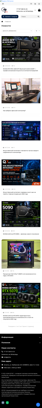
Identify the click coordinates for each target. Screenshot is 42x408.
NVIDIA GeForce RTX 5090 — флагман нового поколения (21, 234)
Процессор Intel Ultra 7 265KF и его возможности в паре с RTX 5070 (19, 274)
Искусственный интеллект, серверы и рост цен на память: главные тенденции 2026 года (19, 193)
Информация (7, 337)
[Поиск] (38, 16)
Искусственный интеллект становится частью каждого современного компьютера (21, 151)
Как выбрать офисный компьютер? (14, 110)
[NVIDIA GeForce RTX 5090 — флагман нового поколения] (21, 214)
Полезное (5, 343)
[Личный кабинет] (39, 4)
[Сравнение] (35, 4)
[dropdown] (2, 4)
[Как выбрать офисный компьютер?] (21, 90)
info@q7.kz (7, 357)
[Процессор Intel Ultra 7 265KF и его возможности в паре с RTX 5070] (21, 254)
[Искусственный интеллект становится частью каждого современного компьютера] (21, 130)
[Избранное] (31, 4)
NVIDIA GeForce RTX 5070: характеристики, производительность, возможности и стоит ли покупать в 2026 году (18, 317)
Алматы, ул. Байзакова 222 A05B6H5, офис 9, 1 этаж (21, 365)
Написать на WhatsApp (24, 11)
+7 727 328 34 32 (21, 9)
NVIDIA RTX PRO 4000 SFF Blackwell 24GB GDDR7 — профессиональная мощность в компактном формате (20, 69)
